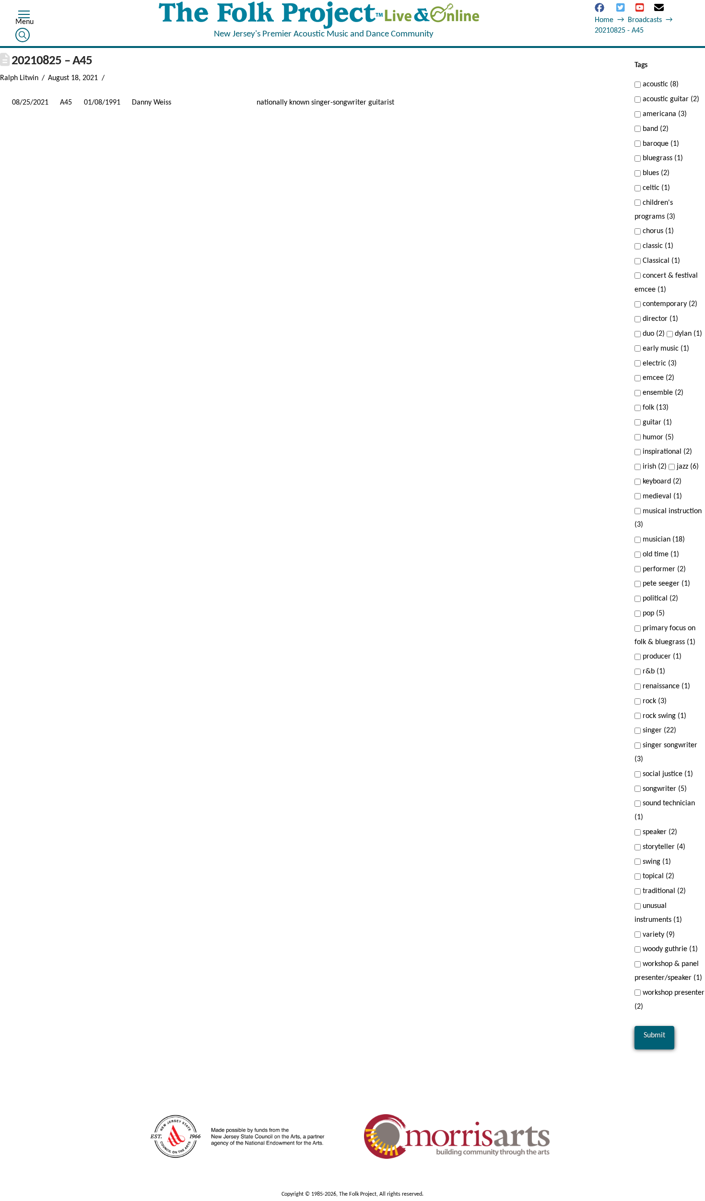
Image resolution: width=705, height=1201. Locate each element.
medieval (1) (661, 496)
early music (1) (665, 349)
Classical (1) (660, 261)
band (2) (655, 129)
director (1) (659, 319)
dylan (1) (687, 334)
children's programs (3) (654, 210)
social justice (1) (667, 774)
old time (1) (660, 554)
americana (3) (664, 114)
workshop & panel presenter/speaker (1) (668, 971)
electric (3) (659, 363)
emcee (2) (657, 378)
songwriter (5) (664, 789)
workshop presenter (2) (669, 1000)
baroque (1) (660, 144)
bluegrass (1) (662, 158)
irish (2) (654, 467)
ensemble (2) (662, 393)
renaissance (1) (665, 686)
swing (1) (656, 862)
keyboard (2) (661, 481)
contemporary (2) (669, 304)
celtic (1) (655, 188)
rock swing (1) (663, 716)
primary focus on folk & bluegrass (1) (664, 635)
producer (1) (661, 656)
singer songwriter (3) (665, 752)
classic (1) (657, 246)
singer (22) (658, 730)
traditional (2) (663, 891)
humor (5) (657, 437)
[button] (24, 15)
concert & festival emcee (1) (666, 283)
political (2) (659, 598)
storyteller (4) (663, 847)
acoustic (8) (660, 84)
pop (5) (653, 613)
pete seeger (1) (665, 584)
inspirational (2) (666, 452)
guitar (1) (656, 422)
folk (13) (655, 408)
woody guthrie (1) (669, 949)
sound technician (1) (664, 810)
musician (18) (663, 539)
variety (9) (658, 935)
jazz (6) (687, 467)
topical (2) (657, 876)
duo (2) (653, 334)
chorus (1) (657, 231)
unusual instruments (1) (658, 913)
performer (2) (663, 569)
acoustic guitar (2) (670, 99)
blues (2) (655, 173)
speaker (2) (659, 832)
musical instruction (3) (668, 518)
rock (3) (654, 701)
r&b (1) (653, 671)
